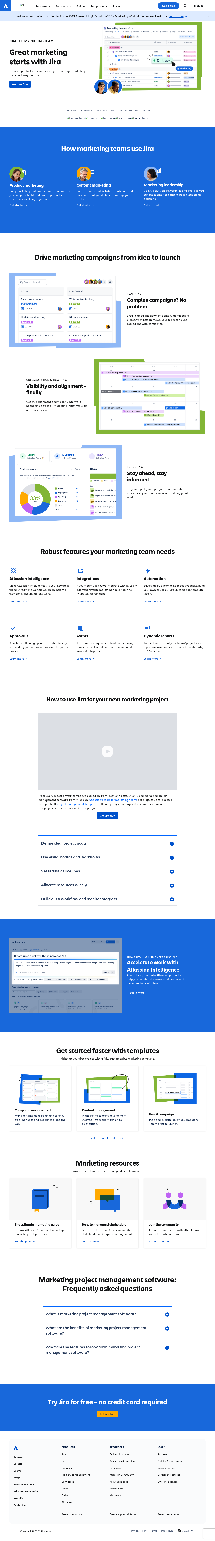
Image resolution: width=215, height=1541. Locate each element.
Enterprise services (168, 1481)
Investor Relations (24, 1484)
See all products (71, 1514)
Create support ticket (121, 1514)
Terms (153, 1530)
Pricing (117, 6)
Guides (80, 6)
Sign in (198, 6)
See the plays (23, 1241)
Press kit (18, 1498)
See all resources (167, 1514)
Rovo (64, 1454)
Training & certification (170, 1461)
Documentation (166, 1468)
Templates (97, 6)
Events (18, 1470)
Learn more (176, 16)
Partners (162, 1454)
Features (41, 6)
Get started (16, 205)
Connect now (157, 1241)
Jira (64, 1461)
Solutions (62, 6)
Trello (65, 1495)
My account (116, 1495)
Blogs (17, 1477)
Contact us (20, 1505)
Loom (65, 1488)
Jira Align (67, 1468)
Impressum (167, 1530)
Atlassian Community (122, 1474)
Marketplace (117, 1488)
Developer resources (169, 1474)
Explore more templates (105, 1138)
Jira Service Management (76, 1474)
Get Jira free (20, 84)
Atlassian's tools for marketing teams (113, 800)
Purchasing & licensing (122, 1461)
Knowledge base (119, 1481)
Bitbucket (67, 1502)
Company (19, 1457)
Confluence (68, 1481)
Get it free (168, 6)
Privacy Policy (138, 1530)
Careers (18, 1463)
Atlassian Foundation (26, 1491)
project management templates (77, 804)
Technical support (119, 1454)
